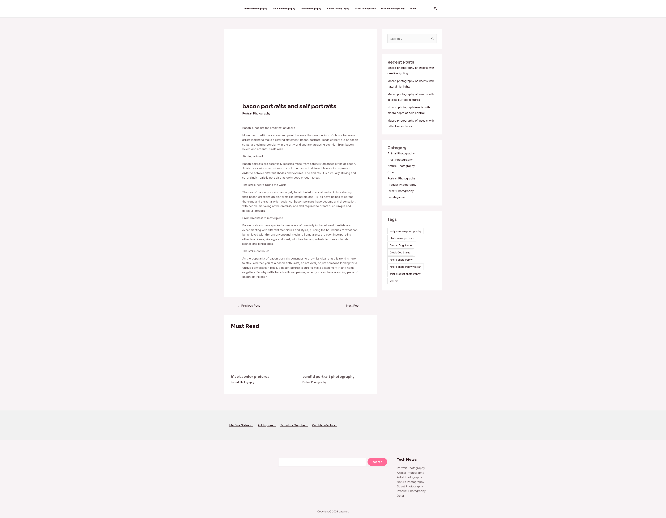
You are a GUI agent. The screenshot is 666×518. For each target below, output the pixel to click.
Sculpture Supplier (294, 425)
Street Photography (365, 8)
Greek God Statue (400, 252)
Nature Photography (338, 8)
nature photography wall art (405, 266)
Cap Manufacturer (324, 425)
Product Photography (392, 8)
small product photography (405, 273)
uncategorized (396, 197)
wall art (394, 280)
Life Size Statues (241, 425)
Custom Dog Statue (401, 245)
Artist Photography (311, 8)
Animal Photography (284, 8)
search (377, 462)
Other (413, 8)
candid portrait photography (328, 377)
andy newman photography (405, 231)
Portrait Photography (255, 8)
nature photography (401, 259)
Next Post (354, 305)
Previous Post (249, 305)
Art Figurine (267, 425)
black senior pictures (250, 377)
